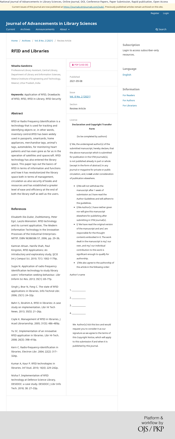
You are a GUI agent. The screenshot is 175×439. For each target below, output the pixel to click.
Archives (25, 29)
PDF (79, 64)
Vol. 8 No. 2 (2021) (44, 40)
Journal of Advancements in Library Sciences (51, 23)
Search (162, 29)
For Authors (129, 100)
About (64, 29)
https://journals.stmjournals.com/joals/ (83, 6)
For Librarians (130, 105)
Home (14, 40)
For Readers (129, 95)
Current (10, 29)
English (127, 74)
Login (166, 13)
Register (155, 13)
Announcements (45, 29)
